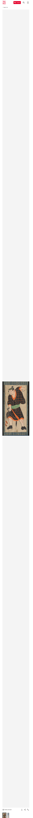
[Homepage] (4, 2)
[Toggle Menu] (28, 2)
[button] (15, 408)
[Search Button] (23, 2)
